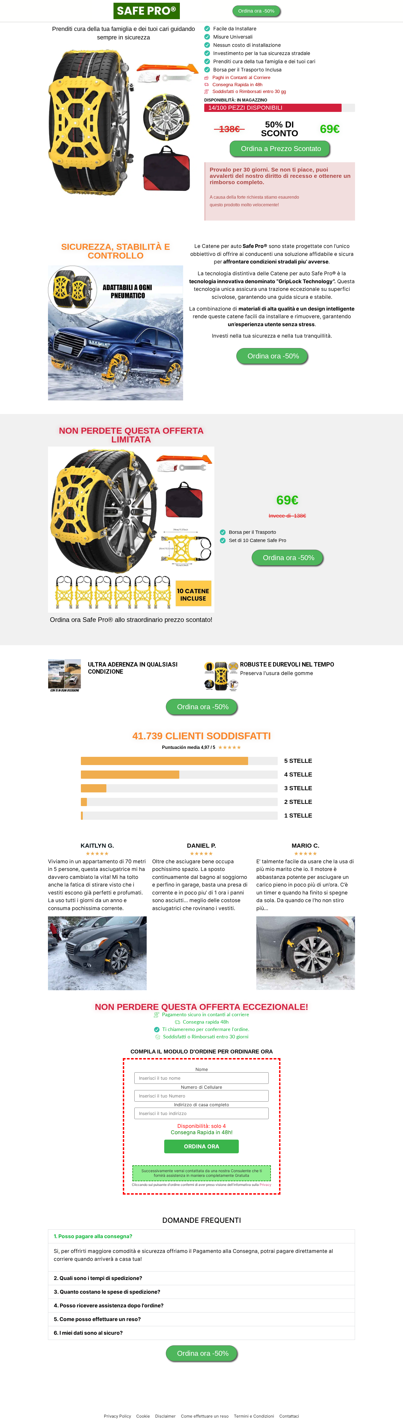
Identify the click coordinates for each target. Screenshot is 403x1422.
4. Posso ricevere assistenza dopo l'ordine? (109, 1305)
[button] (201, 1236)
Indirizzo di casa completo (201, 1104)
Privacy (265, 1185)
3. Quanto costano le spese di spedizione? (107, 1292)
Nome (201, 1069)
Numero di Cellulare (201, 1087)
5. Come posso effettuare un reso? (97, 1319)
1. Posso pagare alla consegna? (93, 1236)
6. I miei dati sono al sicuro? (88, 1333)
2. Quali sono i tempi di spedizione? (98, 1278)
